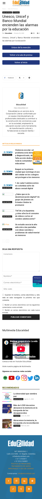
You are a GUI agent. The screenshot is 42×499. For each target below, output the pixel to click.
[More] (29, 77)
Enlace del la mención (21, 47)
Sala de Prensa (13, 9)
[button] (4, 3)
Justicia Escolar (18, 399)
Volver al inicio (21, 62)
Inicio (4, 9)
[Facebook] (8, 481)
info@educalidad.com (26, 473)
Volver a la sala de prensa (21, 55)
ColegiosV (17, 416)
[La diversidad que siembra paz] (7, 397)
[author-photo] (21, 101)
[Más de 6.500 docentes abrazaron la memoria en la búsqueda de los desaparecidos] (7, 408)
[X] (21, 489)
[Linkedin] (24, 481)
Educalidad (8, 33)
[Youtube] (29, 489)
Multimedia (26, 366)
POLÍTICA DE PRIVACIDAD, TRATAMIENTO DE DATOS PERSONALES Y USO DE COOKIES (21, 466)
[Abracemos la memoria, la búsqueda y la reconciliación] (7, 423)
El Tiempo (16, 12)
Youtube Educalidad (23, 361)
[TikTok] (13, 489)
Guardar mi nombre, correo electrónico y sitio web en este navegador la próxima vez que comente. (21, 297)
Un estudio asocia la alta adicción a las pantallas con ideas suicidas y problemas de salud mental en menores (27, 229)
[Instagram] (16, 481)
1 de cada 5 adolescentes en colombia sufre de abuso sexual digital (27, 186)
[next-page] (7, 241)
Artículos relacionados (12, 144)
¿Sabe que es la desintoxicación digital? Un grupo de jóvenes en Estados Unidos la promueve (27, 199)
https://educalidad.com (21, 108)
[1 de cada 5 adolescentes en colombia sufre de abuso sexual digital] (8, 185)
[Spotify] (32, 481)
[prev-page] (3, 241)
